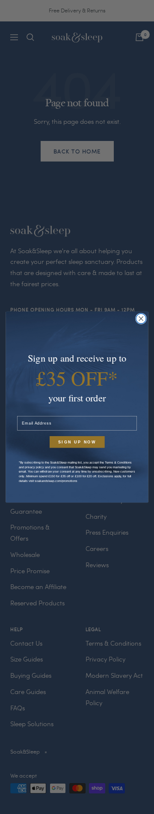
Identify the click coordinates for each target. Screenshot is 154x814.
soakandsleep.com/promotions (56, 480)
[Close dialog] (141, 318)
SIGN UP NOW (77, 442)
